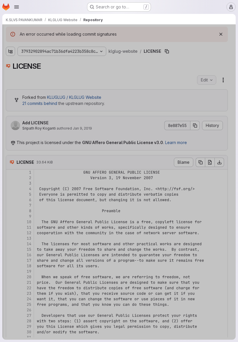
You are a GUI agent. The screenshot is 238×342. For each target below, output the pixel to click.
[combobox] (47, 43)
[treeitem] (48, 54)
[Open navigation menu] (16, 7)
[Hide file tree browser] (10, 32)
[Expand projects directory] (10, 54)
